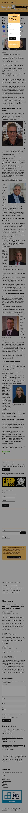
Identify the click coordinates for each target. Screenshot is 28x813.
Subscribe (12, 38)
